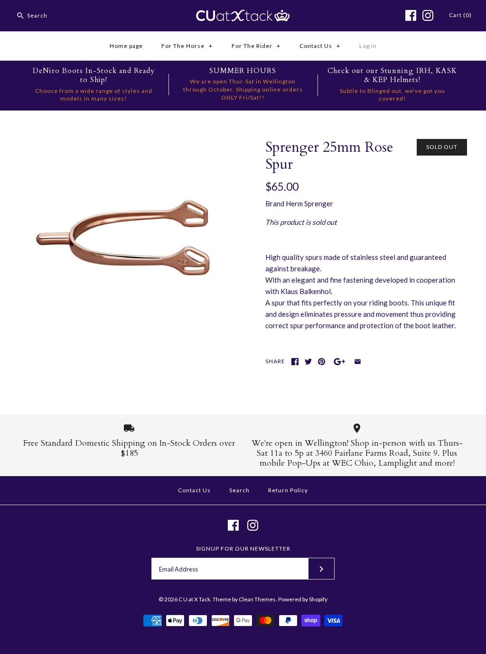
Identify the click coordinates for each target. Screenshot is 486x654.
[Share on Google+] (339, 361)
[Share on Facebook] (295, 361)
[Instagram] (427, 15)
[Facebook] (410, 15)
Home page (126, 45)
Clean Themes (257, 599)
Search (239, 490)
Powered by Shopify (302, 599)
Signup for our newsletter (243, 548)
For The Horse (187, 45)
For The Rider (256, 45)
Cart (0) (460, 14)
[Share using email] (357, 361)
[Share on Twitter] (308, 361)
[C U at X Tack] (243, 15)
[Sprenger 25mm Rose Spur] (120, 144)
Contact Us (319, 45)
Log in (368, 45)
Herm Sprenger (309, 203)
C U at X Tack (194, 599)
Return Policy (288, 490)
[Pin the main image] (321, 361)
